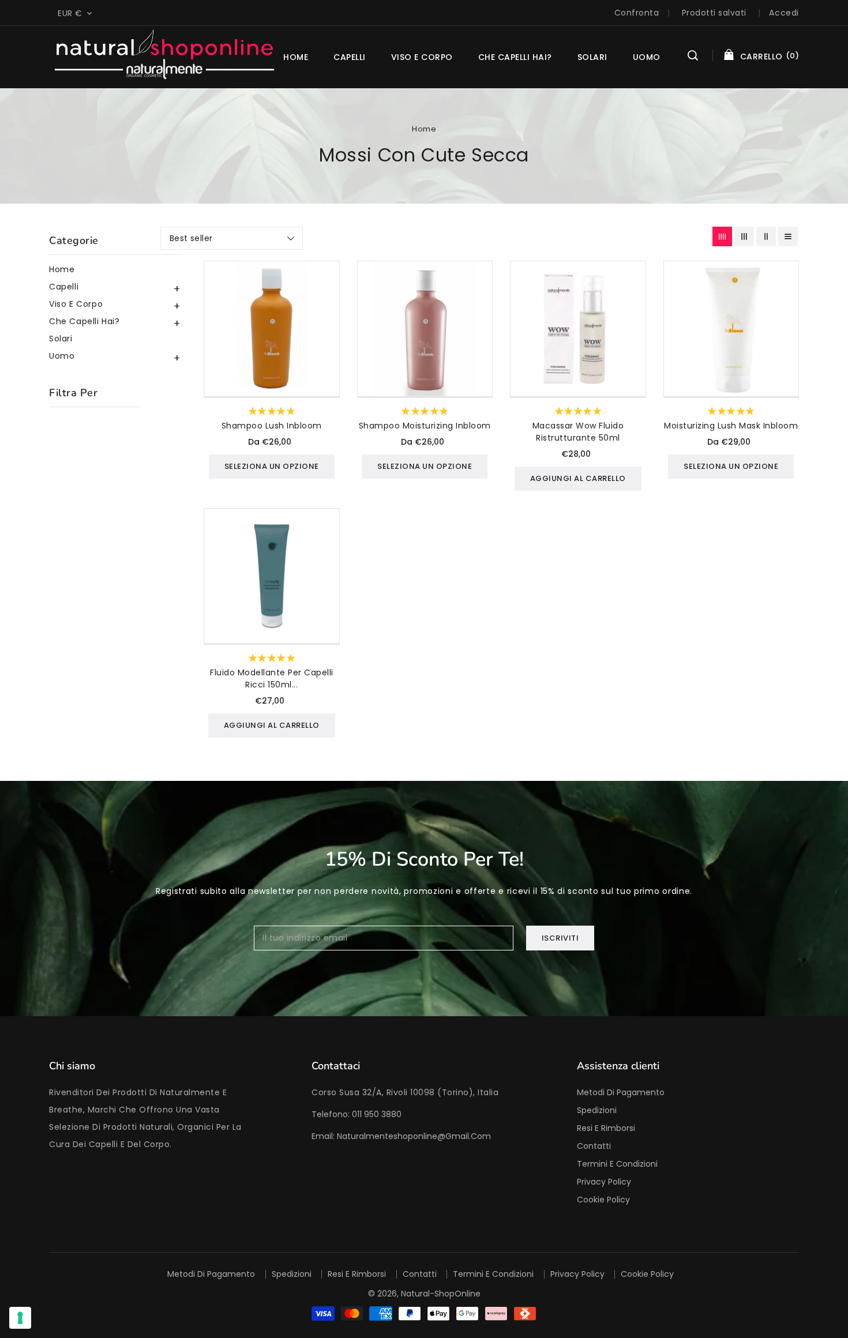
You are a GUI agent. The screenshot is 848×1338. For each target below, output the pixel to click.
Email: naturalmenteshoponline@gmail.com (401, 1136)
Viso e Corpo (422, 57)
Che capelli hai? (515, 57)
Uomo (647, 57)
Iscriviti (560, 938)
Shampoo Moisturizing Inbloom (425, 425)
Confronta (636, 12)
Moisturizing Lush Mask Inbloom (731, 425)
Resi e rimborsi (606, 1128)
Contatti (594, 1146)
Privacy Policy (604, 1181)
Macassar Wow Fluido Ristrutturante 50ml (578, 432)
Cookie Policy (603, 1199)
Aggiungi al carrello (578, 478)
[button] (693, 57)
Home (424, 128)
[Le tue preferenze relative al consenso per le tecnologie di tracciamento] (20, 1318)
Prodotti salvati (714, 12)
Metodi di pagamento (621, 1092)
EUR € (70, 13)
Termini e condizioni (617, 1164)
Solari (61, 338)
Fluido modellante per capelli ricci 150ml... (271, 678)
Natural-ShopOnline (441, 1293)
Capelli (349, 57)
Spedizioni (597, 1110)
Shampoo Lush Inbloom (272, 425)
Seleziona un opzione (271, 466)
